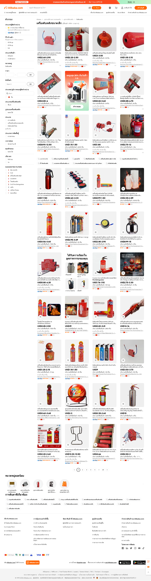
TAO (91, 571)
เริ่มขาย (124, 527)
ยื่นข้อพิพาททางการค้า (99, 531)
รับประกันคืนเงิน (38, 527)
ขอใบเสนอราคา (68, 527)
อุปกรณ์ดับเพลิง (68, 19)
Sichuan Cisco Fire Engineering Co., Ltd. (49, 376)
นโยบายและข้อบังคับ (40, 544)
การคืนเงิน (95, 535)
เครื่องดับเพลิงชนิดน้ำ (49, 499)
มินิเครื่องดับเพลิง (90, 159)
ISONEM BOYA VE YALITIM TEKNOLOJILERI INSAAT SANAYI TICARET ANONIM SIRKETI (77, 330)
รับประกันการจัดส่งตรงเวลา (42, 531)
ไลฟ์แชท (95, 527)
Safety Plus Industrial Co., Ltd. (46, 202)
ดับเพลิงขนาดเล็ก (88, 504)
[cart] (116, 8)
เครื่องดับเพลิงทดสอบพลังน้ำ (16, 504)
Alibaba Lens (11, 562)
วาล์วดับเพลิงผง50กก (134, 499)
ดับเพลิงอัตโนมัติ (124, 504)
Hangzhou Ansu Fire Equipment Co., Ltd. (132, 246)
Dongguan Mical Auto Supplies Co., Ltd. (49, 333)
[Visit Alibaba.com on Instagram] (135, 548)
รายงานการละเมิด (98, 542)
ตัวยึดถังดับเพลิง (112, 163)
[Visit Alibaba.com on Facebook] (123, 548)
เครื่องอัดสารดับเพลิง (14, 508)
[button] (89, 8)
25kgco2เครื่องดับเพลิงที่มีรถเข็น (69, 499)
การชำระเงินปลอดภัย (40, 523)
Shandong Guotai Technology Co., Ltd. (104, 374)
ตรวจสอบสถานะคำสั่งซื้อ (129, 531)
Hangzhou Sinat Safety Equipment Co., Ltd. (49, 149)
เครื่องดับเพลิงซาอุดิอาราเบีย (108, 159)
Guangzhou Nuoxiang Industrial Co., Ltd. (104, 108)
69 (103, 470)
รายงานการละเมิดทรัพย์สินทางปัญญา (104, 538)
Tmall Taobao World (65, 571)
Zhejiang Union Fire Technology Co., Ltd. (132, 330)
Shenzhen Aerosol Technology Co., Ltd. (104, 151)
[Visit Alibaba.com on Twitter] (131, 548)
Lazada (75, 571)
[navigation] (19, 244)
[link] (148, 561)
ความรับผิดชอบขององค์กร (12, 531)
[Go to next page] (107, 470)
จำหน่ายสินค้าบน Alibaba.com (131, 523)
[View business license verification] (94, 578)
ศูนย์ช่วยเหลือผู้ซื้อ (98, 523)
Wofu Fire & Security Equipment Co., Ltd (77, 149)
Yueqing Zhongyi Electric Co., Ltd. (48, 62)
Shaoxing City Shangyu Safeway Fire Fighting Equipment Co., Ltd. (104, 246)
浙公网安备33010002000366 (109, 578)
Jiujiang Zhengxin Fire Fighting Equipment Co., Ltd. (49, 105)
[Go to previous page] (74, 470)
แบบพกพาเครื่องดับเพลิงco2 (61, 163)
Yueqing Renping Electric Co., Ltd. (131, 374)
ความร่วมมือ (125, 540)
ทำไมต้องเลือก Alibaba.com (12, 523)
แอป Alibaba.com (111, 562)
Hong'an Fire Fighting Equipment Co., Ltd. (132, 64)
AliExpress (46, 571)
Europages (105, 571)
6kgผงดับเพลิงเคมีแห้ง (15, 499)
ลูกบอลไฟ (77, 159)
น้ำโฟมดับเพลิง (44, 163)
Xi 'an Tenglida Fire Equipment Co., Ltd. (77, 376)
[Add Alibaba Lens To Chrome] (33, 562)
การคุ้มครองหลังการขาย (41, 535)
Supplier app (81, 562)
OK (30, 75)
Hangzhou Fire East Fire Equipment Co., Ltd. (132, 149)
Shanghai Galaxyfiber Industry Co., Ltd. (104, 62)
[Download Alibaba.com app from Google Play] (140, 562)
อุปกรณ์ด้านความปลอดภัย (52, 19)
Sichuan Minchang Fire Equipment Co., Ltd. (49, 289)
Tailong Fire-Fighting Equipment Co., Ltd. (77, 244)
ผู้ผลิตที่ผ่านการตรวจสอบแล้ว (72, 523)
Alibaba (39, 19)
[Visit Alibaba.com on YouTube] (139, 548)
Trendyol (97, 571)
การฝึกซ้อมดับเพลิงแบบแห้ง (106, 504)
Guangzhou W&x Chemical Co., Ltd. (48, 417)
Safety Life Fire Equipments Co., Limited (132, 202)
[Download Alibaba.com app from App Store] (125, 562)
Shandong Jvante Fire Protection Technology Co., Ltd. (132, 289)
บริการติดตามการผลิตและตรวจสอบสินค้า (44, 539)
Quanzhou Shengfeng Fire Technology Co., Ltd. (77, 417)
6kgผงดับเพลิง (57, 504)
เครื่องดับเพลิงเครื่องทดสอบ (115, 499)
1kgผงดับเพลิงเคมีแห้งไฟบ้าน (129, 159)
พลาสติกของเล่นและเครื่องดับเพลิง (93, 499)
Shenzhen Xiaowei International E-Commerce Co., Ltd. (77, 205)
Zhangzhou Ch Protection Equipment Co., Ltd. (104, 202)
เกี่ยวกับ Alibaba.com (11, 519)
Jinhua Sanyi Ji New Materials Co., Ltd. (104, 333)
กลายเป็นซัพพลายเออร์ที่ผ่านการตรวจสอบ (133, 535)
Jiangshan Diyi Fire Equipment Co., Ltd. (77, 64)
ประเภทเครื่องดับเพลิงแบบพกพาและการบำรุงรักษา (88, 163)
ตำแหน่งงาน (8, 535)
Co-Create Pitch (9, 527)
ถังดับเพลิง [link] (79, 19)
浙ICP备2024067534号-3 (128, 578)
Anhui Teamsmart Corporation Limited (104, 287)
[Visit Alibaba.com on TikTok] (143, 548)
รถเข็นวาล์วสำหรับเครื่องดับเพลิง (38, 504)
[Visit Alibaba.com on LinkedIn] (127, 548)
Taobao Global (84, 571)
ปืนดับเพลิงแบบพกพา (72, 504)
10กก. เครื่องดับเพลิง (32, 499)
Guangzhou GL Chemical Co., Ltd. (48, 246)
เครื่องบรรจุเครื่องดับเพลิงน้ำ (61, 159)
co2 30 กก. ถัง (44, 159)
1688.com (54, 571)
